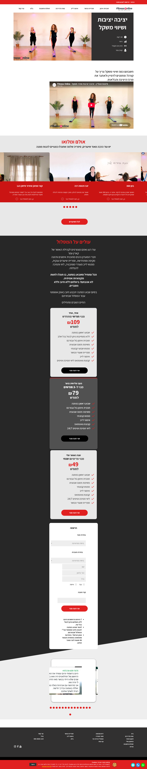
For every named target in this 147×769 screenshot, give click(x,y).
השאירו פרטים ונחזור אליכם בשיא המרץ (76, 384)
